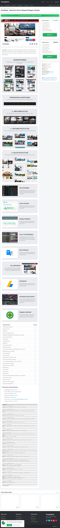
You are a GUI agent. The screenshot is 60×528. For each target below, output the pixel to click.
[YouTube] (51, 520)
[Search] (58, 5)
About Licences (33, 518)
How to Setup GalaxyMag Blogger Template (19, 399)
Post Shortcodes (12, 397)
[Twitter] (49, 520)
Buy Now (50, 34)
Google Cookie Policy (16, 525)
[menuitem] (7, 5)
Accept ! (9, 525)
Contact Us (15, 401)
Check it (16, 389)
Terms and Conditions (34, 521)
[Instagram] (54, 520)
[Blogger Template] (10, 500)
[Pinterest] (56, 520)
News (56, 78)
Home (2, 8)
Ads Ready (45, 77)
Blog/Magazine (3, 518)
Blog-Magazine (44, 78)
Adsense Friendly (50, 77)
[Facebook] (47, 520)
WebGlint (57, 526)
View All (57, 492)
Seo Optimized (3, 519)
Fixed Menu (49, 78)
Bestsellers (55, 77)
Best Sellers (3, 516)
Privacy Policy (33, 519)
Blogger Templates (7, 8)
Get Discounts (18, 516)
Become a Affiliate (19, 518)
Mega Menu (53, 78)
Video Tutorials (18, 519)
